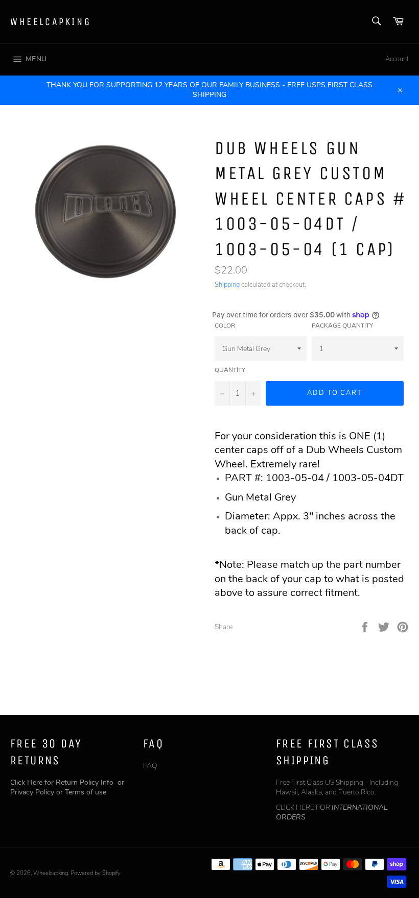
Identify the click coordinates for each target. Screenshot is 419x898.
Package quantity (342, 325)
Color (225, 325)
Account (397, 59)
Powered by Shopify (96, 873)
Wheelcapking (50, 22)
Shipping (227, 284)
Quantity (230, 370)
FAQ (150, 765)
